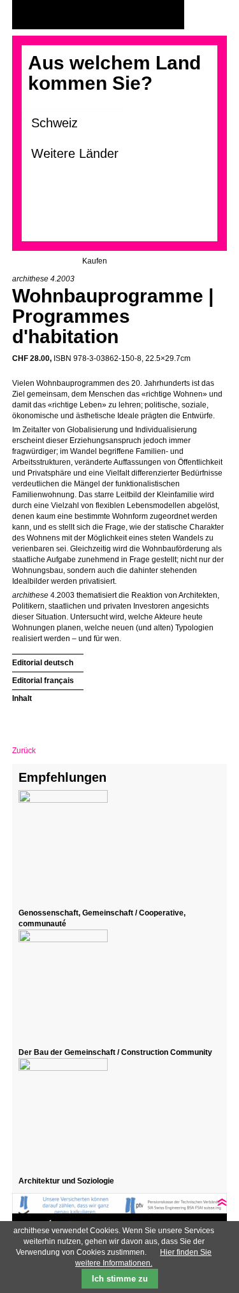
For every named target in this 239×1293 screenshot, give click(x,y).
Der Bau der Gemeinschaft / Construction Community (115, 1052)
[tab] (47, 661)
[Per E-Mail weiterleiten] (56, 720)
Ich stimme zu (120, 1278)
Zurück (24, 750)
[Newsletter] (214, 15)
